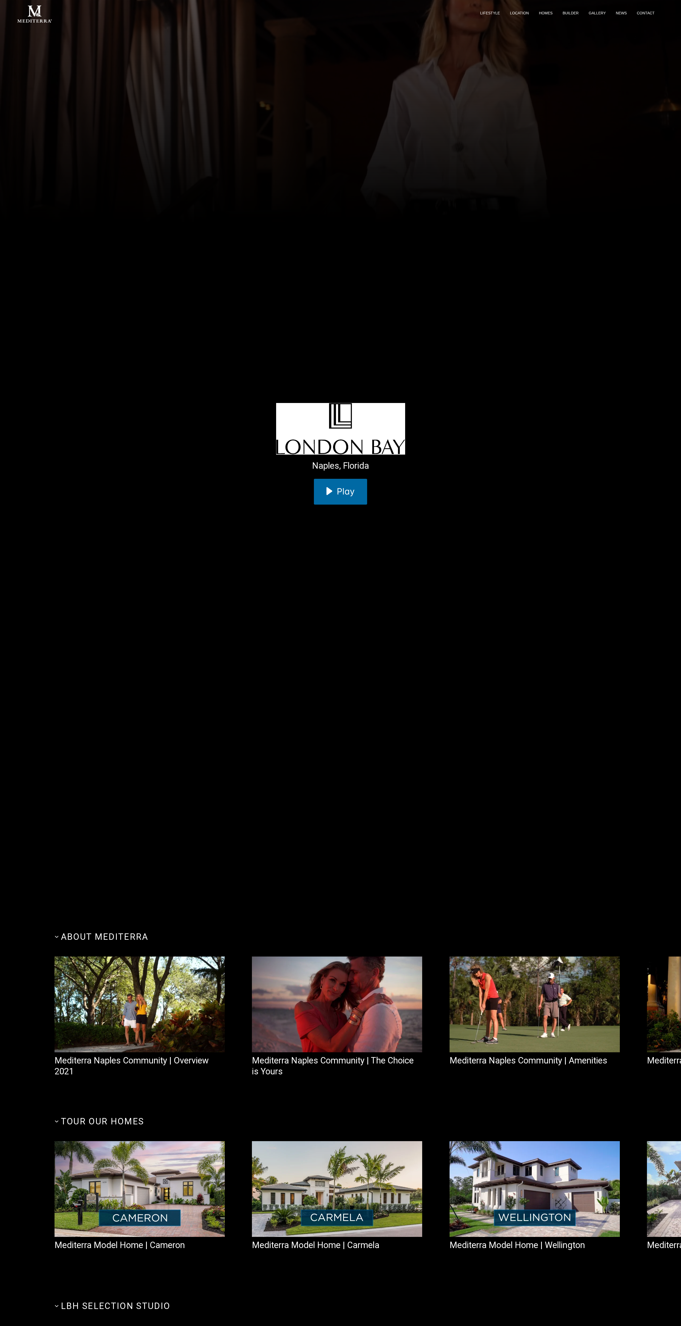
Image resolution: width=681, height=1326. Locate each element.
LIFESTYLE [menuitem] (490, 13)
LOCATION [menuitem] (519, 13)
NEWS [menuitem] (621, 13)
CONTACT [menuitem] (646, 13)
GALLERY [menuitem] (597, 13)
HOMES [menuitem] (546, 13)
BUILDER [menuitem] (571, 13)
